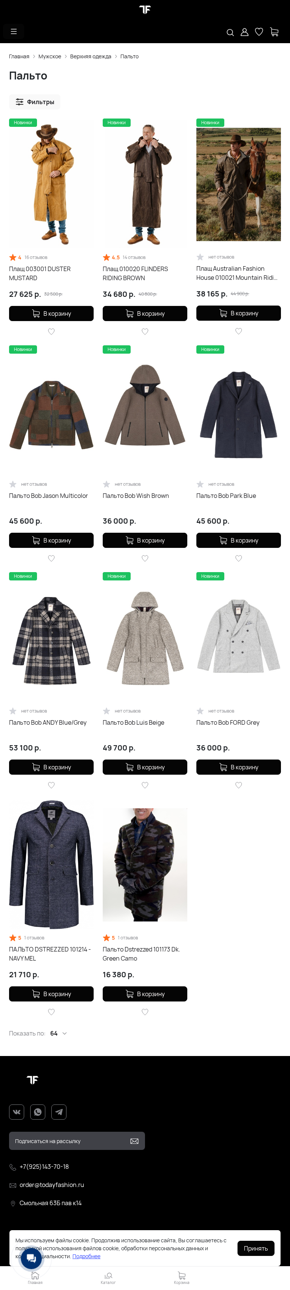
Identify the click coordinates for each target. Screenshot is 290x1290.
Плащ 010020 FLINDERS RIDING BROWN (135, 273)
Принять (256, 1248)
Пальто (129, 56)
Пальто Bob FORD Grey (227, 722)
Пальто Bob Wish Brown (136, 495)
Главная (19, 56)
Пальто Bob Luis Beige (133, 722)
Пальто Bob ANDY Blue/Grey (47, 722)
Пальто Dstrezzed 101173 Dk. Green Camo (141, 953)
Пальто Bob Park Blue (226, 495)
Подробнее (86, 1256)
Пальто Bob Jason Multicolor (48, 495)
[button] (13, 31)
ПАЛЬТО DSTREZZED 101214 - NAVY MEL (50, 953)
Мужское (50, 56)
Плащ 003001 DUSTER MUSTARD (40, 273)
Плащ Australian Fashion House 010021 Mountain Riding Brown (238, 273)
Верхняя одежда (90, 56)
